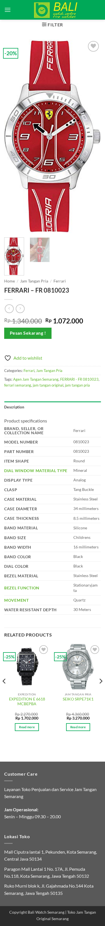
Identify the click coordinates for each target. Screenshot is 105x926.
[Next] (92, 136)
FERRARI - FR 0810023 (79, 379)
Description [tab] (14, 407)
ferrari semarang (17, 385)
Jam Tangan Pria (34, 281)
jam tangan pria (77, 385)
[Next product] (9, 308)
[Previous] (13, 136)
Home (9, 281)
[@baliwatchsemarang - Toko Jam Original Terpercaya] (56, 10)
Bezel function (21, 587)
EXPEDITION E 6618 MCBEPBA (27, 701)
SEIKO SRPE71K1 (78, 699)
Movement (16, 600)
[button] (7, 10)
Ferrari (59, 281)
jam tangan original (48, 385)
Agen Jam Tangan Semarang (36, 379)
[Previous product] (20, 308)
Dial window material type (35, 470)
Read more (27, 727)
